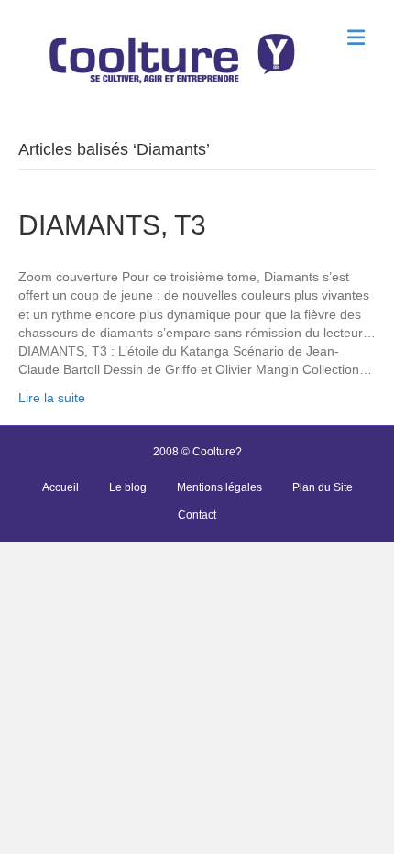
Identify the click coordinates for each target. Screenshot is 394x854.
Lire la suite (51, 397)
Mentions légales (219, 487)
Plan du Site (322, 487)
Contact (197, 515)
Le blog (128, 487)
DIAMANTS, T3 (112, 225)
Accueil (60, 487)
